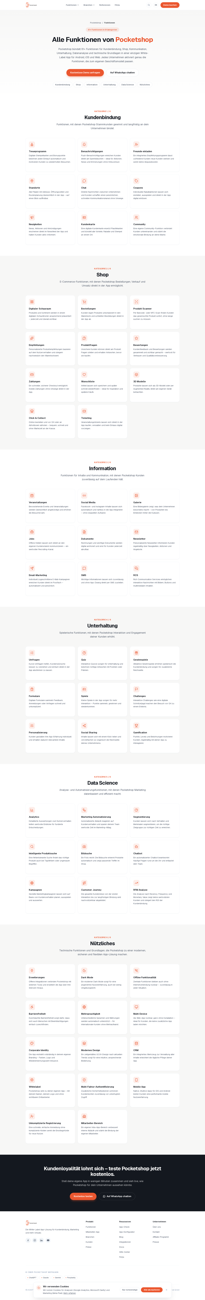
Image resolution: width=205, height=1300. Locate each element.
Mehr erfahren (69, 1293)
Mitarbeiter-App (92, 1232)
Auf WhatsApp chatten (122, 72)
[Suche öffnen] (148, 5)
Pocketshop (95, 22)
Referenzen (104, 5)
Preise (88, 1247)
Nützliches (145, 84)
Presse (156, 1242)
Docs (121, 1247)
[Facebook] (28, 1240)
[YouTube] (48, 1240)
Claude (46, 1278)
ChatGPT (32, 1278)
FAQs (117, 5)
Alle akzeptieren (152, 1290)
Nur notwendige (130, 1290)
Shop (78, 84)
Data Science (127, 84)
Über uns (157, 1227)
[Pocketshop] (52, 1223)
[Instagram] (34, 1240)
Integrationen (125, 1242)
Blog (121, 1237)
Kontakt (156, 1232)
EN (156, 5)
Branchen (88, 5)
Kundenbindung (62, 84)
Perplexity (71, 1278)
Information (92, 84)
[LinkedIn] (41, 1240)
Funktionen (71, 5)
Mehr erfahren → (36, 167)
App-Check (124, 1227)
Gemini (58, 1278)
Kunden (89, 1242)
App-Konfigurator (127, 1232)
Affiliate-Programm (161, 1237)
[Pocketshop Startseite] (32, 5)
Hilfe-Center (124, 1252)
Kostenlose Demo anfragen (85, 72)
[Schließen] (166, 1290)
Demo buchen (170, 5)
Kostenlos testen (83, 1196)
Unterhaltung (109, 84)
